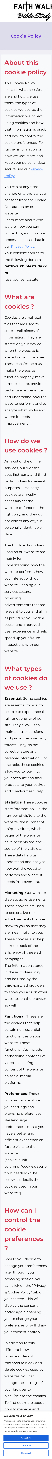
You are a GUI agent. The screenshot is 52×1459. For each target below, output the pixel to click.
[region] (26, 1435)
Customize (26, 1445)
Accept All (26, 1438)
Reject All (26, 1453)
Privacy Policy (22, 246)
